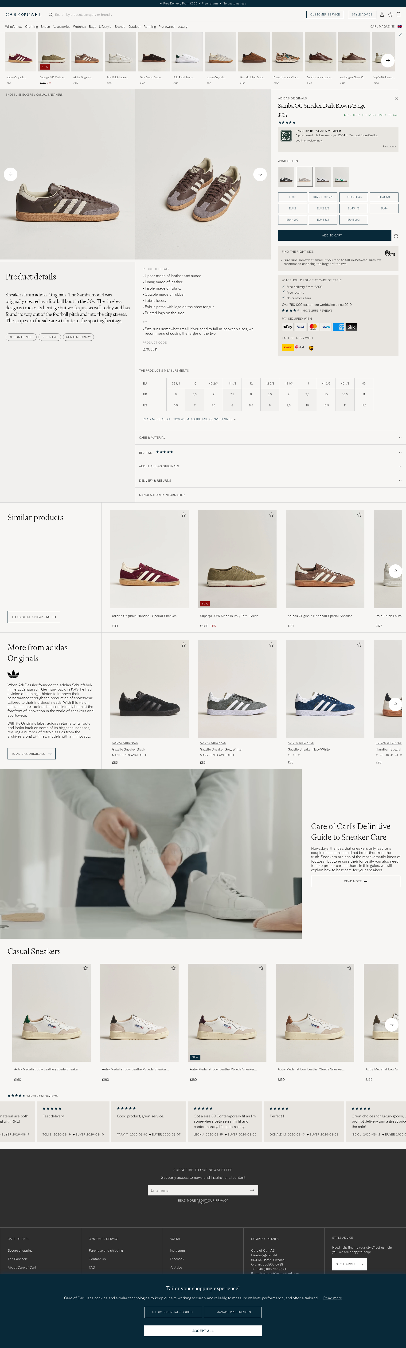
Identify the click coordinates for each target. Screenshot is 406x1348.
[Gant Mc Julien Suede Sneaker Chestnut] (254, 74)
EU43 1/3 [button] (353, 208)
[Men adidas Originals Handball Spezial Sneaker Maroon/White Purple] (20, 51)
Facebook (177, 1259)
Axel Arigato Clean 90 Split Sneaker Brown (351, 77)
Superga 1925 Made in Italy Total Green (52, 77)
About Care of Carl (22, 1267)
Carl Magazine (383, 26)
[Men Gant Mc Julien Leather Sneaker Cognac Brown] (320, 51)
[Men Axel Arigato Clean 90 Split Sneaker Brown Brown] (354, 51)
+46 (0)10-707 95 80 (272, 1269)
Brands (120, 26)
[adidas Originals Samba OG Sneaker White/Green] (341, 176)
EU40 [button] (292, 197)
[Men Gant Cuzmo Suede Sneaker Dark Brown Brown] (154, 51)
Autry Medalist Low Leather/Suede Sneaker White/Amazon (46, 1069)
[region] (203, 1121)
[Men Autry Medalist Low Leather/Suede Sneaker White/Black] (139, 1013)
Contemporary (78, 337)
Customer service (325, 14)
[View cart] (398, 14)
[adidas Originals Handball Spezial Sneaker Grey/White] (220, 74)
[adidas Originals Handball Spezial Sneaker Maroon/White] (20, 74)
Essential (50, 337)
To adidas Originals (29, 753)
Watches (79, 26)
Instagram (177, 1250)
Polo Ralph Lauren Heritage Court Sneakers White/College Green (186, 77)
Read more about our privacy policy (203, 1202)
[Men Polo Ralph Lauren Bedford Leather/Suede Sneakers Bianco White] (120, 51)
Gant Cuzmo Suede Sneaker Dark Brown (151, 77)
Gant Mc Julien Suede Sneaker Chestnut (251, 77)
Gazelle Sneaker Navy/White (309, 749)
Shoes (45, 26)
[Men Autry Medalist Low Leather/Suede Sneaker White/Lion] (315, 1013)
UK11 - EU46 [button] (354, 197)
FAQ (92, 1267)
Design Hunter (21, 337)
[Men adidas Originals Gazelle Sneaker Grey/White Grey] (237, 689)
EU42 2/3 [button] (323, 208)
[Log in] (382, 14)
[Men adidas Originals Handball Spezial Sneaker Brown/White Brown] (87, 51)
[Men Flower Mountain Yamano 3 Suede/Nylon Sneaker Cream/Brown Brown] (287, 51)
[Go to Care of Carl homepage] (23, 14)
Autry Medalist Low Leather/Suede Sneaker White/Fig (222, 1069)
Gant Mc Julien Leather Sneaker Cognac (319, 77)
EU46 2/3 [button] (353, 219)
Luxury (182, 26)
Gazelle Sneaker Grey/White (220, 749)
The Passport (17, 1259)
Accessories (61, 26)
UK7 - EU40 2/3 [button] (323, 197)
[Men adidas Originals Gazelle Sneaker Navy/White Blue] (325, 689)
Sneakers (25, 94)
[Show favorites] (390, 14)
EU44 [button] (384, 208)
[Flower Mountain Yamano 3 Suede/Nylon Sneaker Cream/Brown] (287, 74)
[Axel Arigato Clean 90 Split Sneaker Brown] (354, 74)
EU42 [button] (292, 208)
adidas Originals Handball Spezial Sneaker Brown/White (87, 77)
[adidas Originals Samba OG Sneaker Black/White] (286, 176)
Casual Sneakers (49, 94)
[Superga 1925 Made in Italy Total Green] (54, 74)
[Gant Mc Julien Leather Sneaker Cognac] (320, 74)
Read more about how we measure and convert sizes (188, 419)
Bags (92, 26)
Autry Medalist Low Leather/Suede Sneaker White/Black (134, 1069)
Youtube (176, 1267)
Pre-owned (167, 26)
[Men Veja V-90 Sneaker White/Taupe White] (387, 51)
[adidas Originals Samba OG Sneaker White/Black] (323, 176)
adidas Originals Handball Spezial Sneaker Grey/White (220, 77)
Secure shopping (20, 1250)
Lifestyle (105, 26)
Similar (35, 517)
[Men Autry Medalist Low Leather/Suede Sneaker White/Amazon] (51, 1013)
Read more (389, 146)
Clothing (31, 26)
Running (150, 26)
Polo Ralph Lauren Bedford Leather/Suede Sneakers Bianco (119, 77)
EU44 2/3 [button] (292, 219)
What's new (13, 26)
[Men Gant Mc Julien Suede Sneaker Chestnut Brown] (254, 51)
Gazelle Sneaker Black (128, 749)
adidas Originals (292, 98)
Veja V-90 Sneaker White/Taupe (383, 77)
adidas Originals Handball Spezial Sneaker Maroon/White (20, 77)
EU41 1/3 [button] (384, 197)
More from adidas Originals (38, 652)
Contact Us (97, 1259)
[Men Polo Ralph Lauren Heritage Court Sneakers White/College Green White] (187, 51)
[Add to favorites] (182, 515)
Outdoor (135, 26)
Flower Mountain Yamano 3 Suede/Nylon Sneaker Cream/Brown (287, 77)
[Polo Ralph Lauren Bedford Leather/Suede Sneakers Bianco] (120, 74)
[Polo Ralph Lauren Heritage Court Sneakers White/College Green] (187, 74)
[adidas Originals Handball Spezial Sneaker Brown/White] (87, 74)
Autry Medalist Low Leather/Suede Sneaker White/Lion (310, 1069)
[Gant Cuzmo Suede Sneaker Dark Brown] (154, 74)
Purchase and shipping (106, 1250)
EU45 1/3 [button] (323, 219)
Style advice (362, 14)
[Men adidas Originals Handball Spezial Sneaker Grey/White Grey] (220, 51)
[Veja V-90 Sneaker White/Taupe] (387, 74)
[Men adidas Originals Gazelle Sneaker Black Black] (149, 689)
